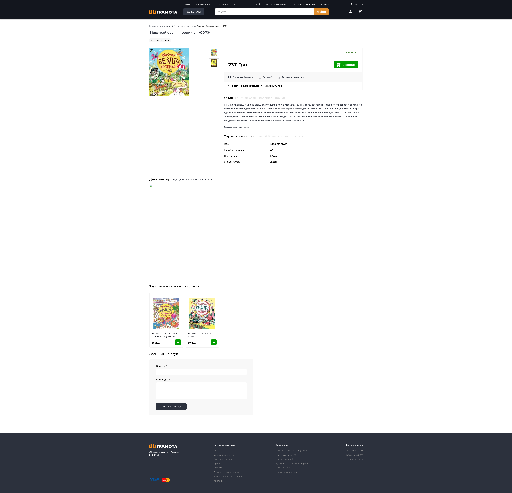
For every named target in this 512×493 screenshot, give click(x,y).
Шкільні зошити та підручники (292, 450)
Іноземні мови (283, 467)
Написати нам (355, 459)
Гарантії (257, 4)
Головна (186, 4)
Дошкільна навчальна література (293, 463)
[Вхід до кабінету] (350, 12)
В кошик (349, 65)
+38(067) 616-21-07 (353, 455)
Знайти (321, 11)
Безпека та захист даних (276, 4)
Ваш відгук (163, 379)
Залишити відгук (171, 406)
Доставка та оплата (204, 4)
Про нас (244, 4)
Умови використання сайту (303, 4)
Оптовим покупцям (227, 4)
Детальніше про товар (236, 127)
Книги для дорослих (286, 472)
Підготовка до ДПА (286, 459)
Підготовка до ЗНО (286, 455)
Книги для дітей (166, 26)
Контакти (325, 4)
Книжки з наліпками (185, 26)
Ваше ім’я (162, 366)
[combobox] (264, 11)
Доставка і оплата (243, 77)
